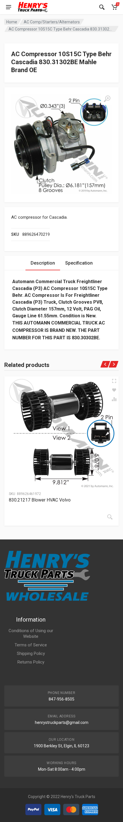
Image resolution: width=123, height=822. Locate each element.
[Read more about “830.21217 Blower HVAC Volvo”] (110, 517)
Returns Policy (30, 662)
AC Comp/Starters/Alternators (52, 22)
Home (11, 22)
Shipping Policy (31, 653)
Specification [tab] (79, 263)
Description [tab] (43, 263)
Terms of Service (31, 645)
